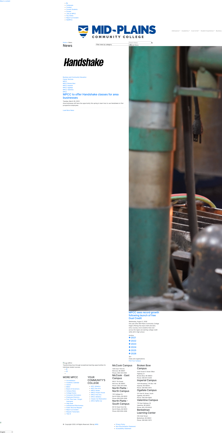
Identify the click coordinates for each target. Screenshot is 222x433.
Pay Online (69, 15)
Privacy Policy (120, 424)
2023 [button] (133, 344)
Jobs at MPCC (71, 13)
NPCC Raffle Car (96, 401)
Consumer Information (73, 395)
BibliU (68, 387)
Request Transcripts (72, 412)
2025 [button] (133, 350)
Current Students (72, 9)
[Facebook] (66, 369)
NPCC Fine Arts (96, 395)
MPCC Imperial (68, 85)
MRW (96, 424)
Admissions (175, 31)
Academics (185, 31)
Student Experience (207, 31)
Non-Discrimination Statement (126, 426)
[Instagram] (67, 371)
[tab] (144, 337)
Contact (69, 7)
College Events (71, 393)
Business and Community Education (74, 77)
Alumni (68, 385)
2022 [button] (133, 341)
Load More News (68, 110)
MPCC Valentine (68, 90)
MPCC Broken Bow (69, 83)
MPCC (65, 81)
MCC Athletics (95, 386)
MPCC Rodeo (95, 390)
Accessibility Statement (123, 428)
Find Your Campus (135, 361)
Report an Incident (72, 18)
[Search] (67, 3)
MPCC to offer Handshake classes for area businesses (91, 96)
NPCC (65, 92)
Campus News (71, 391)
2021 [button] (133, 337)
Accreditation (70, 380)
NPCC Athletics (96, 397)
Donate (68, 11)
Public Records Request (74, 407)
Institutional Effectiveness (74, 405)
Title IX (68, 414)
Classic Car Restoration (98, 399)
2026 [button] (133, 353)
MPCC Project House (98, 392)
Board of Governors (72, 389)
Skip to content (5, 1)
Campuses (69, 5)
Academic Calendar (72, 382)
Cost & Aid (194, 31)
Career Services (68, 79)
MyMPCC (69, 20)
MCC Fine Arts (96, 388)
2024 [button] (133, 347)
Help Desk (69, 403)
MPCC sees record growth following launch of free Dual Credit (144, 315)
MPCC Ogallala (68, 87)
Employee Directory (72, 397)
